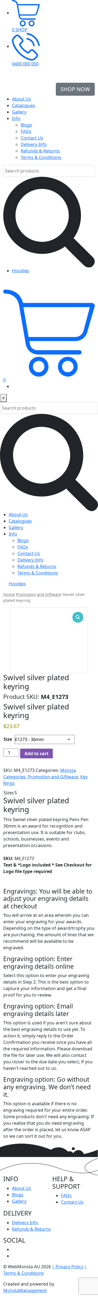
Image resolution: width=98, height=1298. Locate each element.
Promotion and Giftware (38, 594)
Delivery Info (34, 144)
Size (8, 739)
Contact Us (32, 138)
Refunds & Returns (40, 151)
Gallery (19, 112)
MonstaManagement (25, 1290)
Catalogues (23, 105)
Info (16, 118)
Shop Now (75, 89)
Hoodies (20, 271)
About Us (21, 99)
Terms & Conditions (41, 157)
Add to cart (36, 753)
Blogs (26, 125)
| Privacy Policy (67, 1267)
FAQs (26, 131)
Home (9, 594)
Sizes (9, 793)
